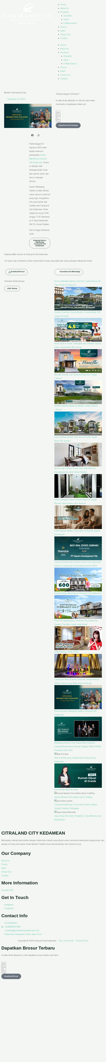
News (62, 31)
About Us (64, 8)
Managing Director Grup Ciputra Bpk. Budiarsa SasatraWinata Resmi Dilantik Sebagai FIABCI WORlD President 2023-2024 (77, 746)
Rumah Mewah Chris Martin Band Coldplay (73, 797)
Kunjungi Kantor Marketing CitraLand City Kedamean (39, 243)
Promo (63, 27)
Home (63, 4)
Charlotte (67, 15)
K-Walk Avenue (69, 23)
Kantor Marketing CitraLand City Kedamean (38, 159)
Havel (65, 19)
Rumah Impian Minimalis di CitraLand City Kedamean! (77, 593)
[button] (32, 135)
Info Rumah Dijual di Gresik (66, 789)
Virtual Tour (65, 34)
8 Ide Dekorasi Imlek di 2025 (66, 652)
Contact (63, 38)
